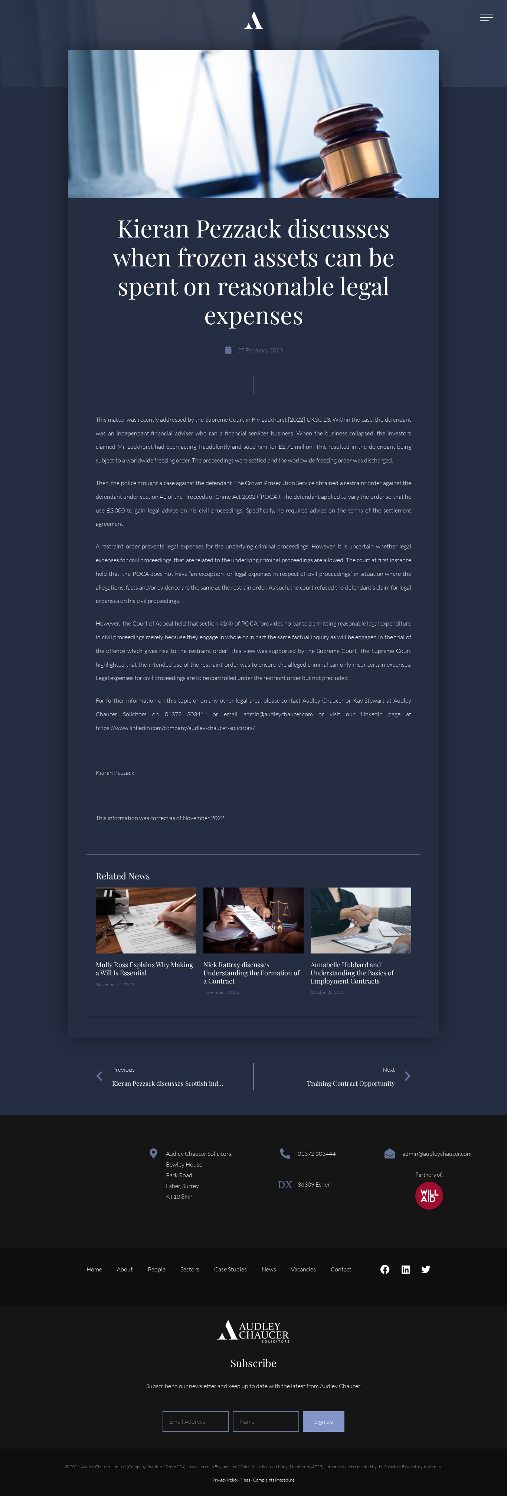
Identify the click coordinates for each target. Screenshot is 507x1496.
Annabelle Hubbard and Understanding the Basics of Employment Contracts (352, 972)
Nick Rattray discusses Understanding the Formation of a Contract (251, 972)
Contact (341, 1269)
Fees (245, 1480)
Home (94, 1269)
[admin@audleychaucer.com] (390, 1153)
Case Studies (230, 1269)
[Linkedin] (405, 1269)
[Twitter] (426, 1269)
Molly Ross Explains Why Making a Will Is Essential (144, 968)
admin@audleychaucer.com (437, 1153)
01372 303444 (317, 1153)
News (269, 1269)
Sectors (189, 1269)
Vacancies (303, 1269)
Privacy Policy (225, 1480)
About (125, 1269)
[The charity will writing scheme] (429, 1207)
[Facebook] (385, 1269)
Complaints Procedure (274, 1480)
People (157, 1269)
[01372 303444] (285, 1153)
